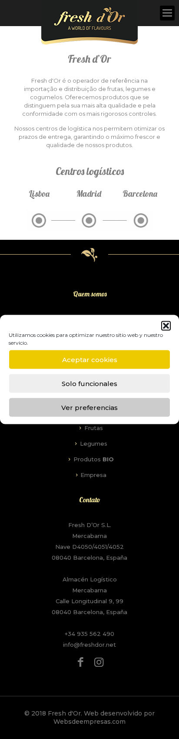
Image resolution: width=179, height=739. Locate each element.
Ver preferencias (89, 407)
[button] (166, 326)
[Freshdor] (89, 22)
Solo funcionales (89, 383)
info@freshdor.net (89, 644)
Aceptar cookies (89, 359)
